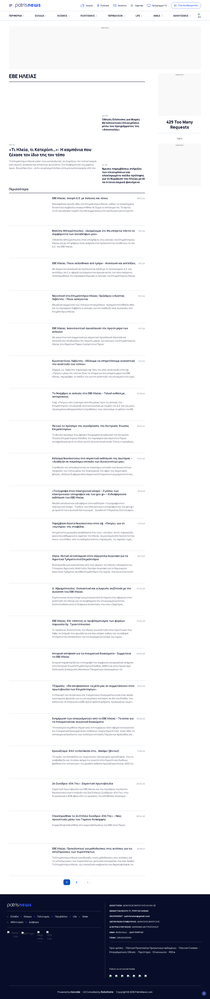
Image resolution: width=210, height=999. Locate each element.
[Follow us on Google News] (146, 976)
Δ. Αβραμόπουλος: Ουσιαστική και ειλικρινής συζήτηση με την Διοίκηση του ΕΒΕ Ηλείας (91, 590)
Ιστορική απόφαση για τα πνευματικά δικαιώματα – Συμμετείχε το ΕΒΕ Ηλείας (91, 655)
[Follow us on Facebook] (111, 976)
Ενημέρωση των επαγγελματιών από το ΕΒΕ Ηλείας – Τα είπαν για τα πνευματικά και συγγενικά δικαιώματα (92, 720)
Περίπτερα (144, 952)
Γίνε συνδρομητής (188, 5)
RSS (171, 952)
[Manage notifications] (204, 993)
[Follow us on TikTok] (134, 976)
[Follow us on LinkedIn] (140, 976)
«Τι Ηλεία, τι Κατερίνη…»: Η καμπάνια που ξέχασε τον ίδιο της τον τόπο (50, 152)
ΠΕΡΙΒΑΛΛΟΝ (115, 16)
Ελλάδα (14, 916)
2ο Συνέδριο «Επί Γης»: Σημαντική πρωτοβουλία (82, 783)
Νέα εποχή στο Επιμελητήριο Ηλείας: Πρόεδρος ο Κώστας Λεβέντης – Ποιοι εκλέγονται (88, 297)
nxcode (75, 992)
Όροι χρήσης (116, 948)
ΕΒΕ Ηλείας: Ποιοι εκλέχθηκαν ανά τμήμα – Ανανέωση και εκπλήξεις (94, 263)
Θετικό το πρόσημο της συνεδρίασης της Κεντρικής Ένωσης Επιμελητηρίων (90, 427)
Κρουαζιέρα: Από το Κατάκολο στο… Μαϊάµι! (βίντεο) (85, 751)
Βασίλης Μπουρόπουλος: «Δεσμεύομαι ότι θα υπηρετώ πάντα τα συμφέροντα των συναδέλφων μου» (93, 232)
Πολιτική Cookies (188, 948)
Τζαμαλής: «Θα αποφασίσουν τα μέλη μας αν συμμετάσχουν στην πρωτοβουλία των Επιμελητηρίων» (93, 687)
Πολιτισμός (43, 916)
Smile (85, 916)
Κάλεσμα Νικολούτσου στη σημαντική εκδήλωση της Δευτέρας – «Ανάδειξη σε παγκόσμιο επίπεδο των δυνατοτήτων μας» (92, 460)
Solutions (107, 992)
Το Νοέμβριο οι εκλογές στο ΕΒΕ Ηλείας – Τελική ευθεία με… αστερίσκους (89, 395)
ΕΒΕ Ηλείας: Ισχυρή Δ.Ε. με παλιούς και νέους (80, 198)
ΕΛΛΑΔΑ (39, 16)
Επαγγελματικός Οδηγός (122, 952)
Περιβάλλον (61, 916)
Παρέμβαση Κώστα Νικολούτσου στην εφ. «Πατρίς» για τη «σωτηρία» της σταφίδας (88, 525)
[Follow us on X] (129, 976)
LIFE (138, 16)
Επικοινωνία (159, 952)
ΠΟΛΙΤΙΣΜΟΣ (87, 16)
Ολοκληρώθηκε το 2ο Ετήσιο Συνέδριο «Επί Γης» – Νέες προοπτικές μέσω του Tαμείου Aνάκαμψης (87, 817)
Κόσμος (28, 916)
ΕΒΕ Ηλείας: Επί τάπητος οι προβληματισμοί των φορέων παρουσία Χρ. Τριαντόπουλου (88, 622)
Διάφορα (34, 922)
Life (75, 916)
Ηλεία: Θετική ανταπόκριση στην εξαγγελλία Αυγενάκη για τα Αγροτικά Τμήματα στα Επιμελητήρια (90, 557)
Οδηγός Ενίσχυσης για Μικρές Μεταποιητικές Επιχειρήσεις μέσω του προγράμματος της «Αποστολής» (121, 124)
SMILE (156, 16)
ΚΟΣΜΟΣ (62, 16)
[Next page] (88, 882)
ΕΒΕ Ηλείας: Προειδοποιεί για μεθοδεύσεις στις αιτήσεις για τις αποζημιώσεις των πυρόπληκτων (92, 850)
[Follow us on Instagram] (123, 976)
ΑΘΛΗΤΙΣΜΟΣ (180, 16)
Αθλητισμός (17, 922)
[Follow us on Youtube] (117, 976)
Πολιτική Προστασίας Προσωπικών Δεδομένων (151, 948)
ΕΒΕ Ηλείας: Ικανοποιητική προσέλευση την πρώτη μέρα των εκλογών (90, 330)
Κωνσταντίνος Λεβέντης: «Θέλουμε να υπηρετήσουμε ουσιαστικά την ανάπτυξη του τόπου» (93, 362)
